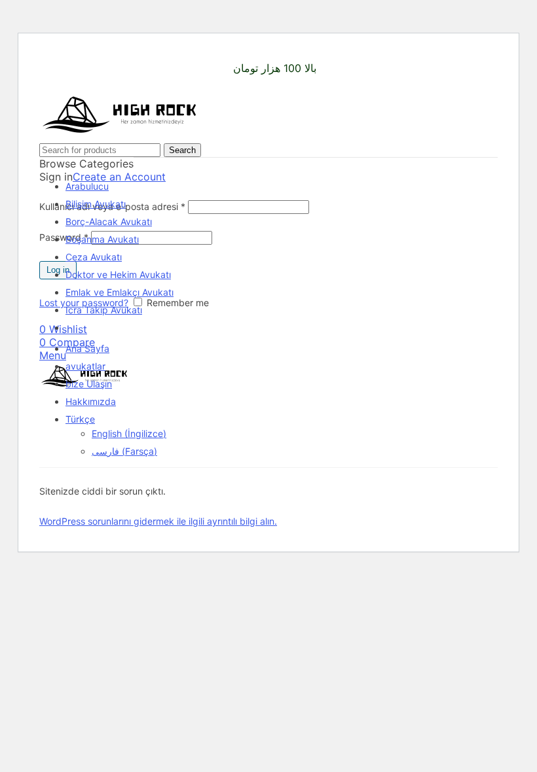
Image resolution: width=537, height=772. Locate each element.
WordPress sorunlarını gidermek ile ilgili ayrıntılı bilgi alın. (158, 521)
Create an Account (119, 176)
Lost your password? (83, 302)
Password (63, 237)
